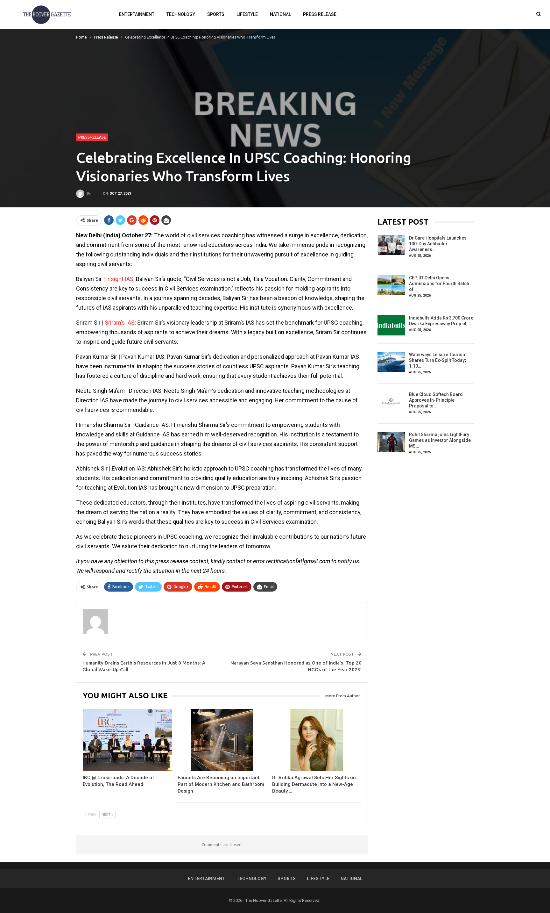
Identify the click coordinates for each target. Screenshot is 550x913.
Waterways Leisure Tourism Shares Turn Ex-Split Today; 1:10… (438, 360)
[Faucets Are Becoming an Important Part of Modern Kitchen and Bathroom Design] (222, 740)
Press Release (319, 14)
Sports (215, 14)
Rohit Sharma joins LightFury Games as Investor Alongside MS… (440, 440)
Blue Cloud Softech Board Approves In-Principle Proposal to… (436, 400)
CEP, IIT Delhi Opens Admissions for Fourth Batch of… (439, 283)
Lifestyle (247, 14)
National (280, 14)
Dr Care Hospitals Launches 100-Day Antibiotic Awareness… (438, 243)
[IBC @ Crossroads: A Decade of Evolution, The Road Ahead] (127, 740)
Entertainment (136, 14)
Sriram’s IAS (120, 322)
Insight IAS (119, 279)
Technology (180, 14)
